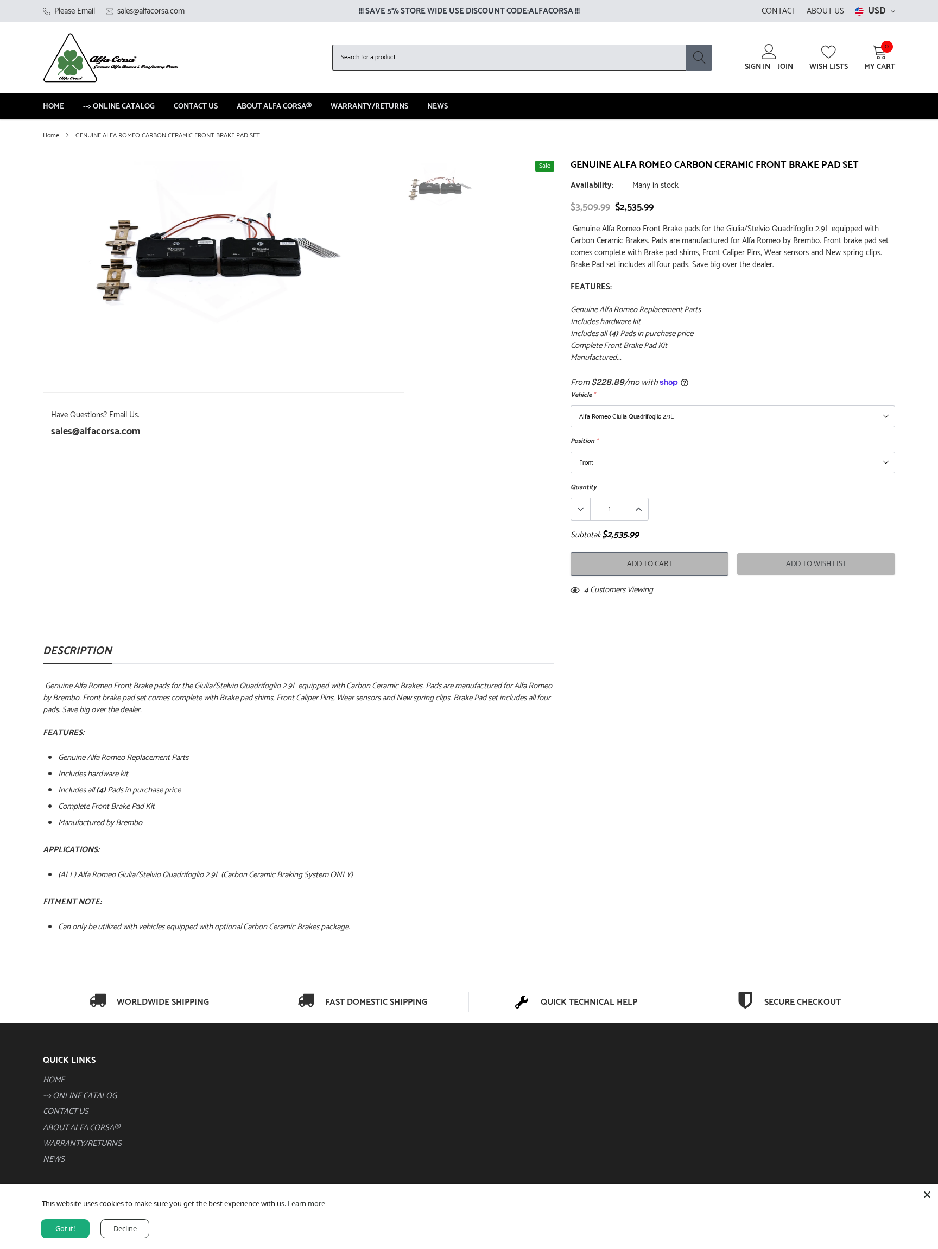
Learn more (306, 1203)
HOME (53, 106)
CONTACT (779, 11)
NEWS (437, 106)
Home (51, 135)
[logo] (111, 58)
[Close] (927, 1194)
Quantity (584, 487)
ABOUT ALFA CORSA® (274, 106)
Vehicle (583, 395)
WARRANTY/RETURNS (369, 106)
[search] (699, 58)
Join (785, 67)
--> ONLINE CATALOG (119, 106)
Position (584, 441)
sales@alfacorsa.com (95, 432)
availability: (592, 186)
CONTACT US (196, 106)
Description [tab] (77, 652)
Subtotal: (585, 535)
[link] (440, 187)
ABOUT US (825, 11)
